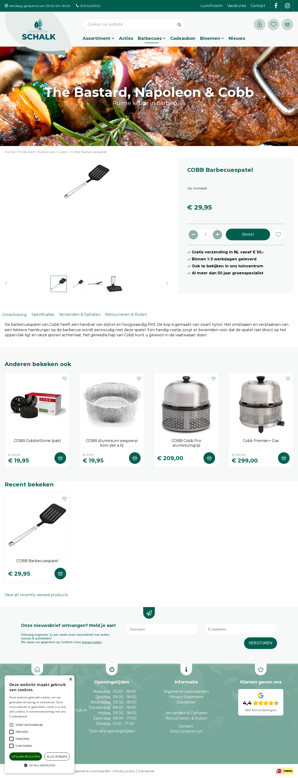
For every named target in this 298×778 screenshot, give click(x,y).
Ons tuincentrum (186, 731)
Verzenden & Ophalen (80, 314)
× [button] (70, 679)
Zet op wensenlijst (64, 378)
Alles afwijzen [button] (57, 756)
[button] (29, 725)
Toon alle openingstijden (112, 731)
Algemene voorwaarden (186, 691)
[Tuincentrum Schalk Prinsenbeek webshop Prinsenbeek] (39, 34)
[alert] (39, 724)
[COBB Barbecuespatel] (87, 214)
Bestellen (60, 458)
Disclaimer (186, 702)
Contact (185, 726)
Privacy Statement (186, 697)
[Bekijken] (287, 24)
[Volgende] (167, 283)
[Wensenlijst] (273, 24)
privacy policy (92, 642)
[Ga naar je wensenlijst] (275, 24)
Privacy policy (124, 771)
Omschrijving (14, 315)
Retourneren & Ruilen (126, 314)
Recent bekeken (29, 484)
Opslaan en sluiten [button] (26, 756)
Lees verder (35, 716)
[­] (276, 6)
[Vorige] (6, 283)
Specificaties (42, 314)
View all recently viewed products (36, 595)
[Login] (259, 24)
